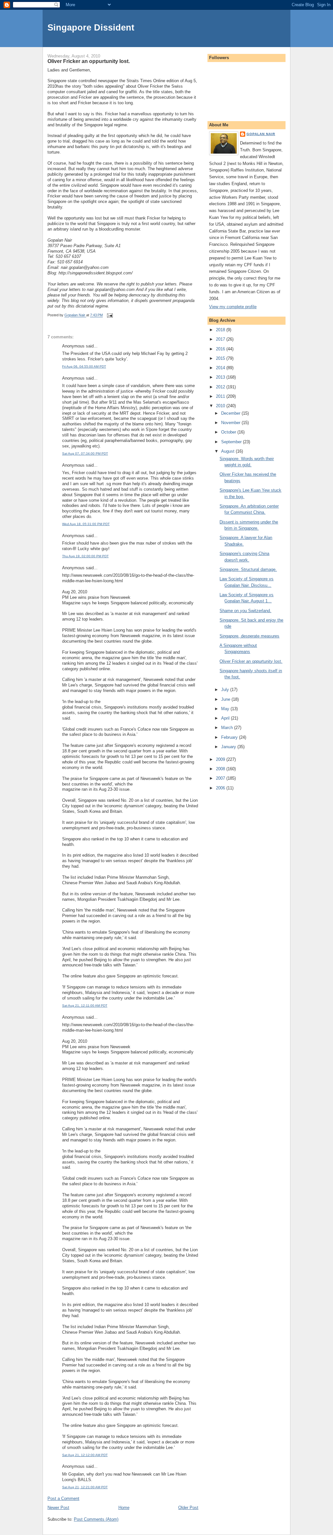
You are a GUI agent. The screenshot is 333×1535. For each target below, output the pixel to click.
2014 (221, 367)
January (229, 746)
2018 (221, 329)
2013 (221, 377)
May (226, 708)
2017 (221, 339)
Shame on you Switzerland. (245, 610)
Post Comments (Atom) (96, 1519)
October (229, 432)
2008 (221, 768)
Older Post (188, 1507)
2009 (221, 759)
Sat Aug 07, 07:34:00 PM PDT (85, 453)
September (232, 441)
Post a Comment (63, 1498)
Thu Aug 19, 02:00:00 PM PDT (85, 556)
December (231, 413)
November (231, 422)
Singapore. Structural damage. (248, 569)
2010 (221, 405)
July (225, 689)
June (226, 699)
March (227, 727)
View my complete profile (233, 306)
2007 (221, 778)
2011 (221, 396)
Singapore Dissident (90, 27)
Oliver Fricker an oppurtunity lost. (251, 661)
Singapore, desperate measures (249, 636)
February (230, 737)
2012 (221, 386)
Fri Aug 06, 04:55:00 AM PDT (84, 366)
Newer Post (58, 1507)
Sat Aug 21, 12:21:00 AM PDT (85, 1487)
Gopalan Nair (260, 134)
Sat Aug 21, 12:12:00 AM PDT (85, 1455)
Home (123, 1507)
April (226, 718)
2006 (221, 788)
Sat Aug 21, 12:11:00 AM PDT (84, 1005)
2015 (221, 358)
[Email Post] (109, 315)
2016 (221, 348)
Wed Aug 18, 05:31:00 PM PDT (86, 524)
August (228, 451)
